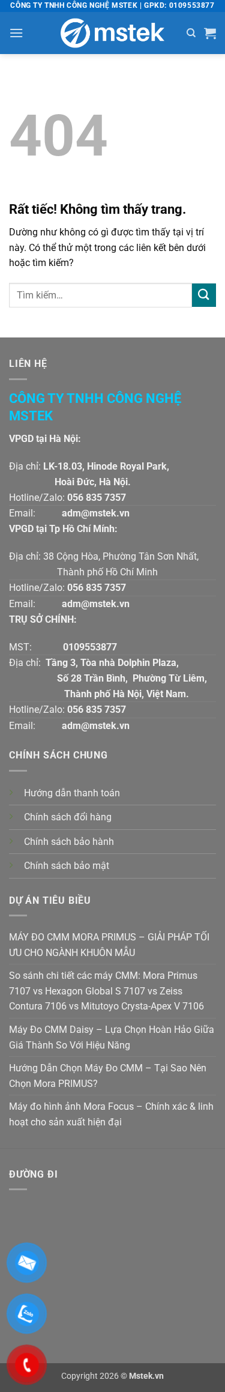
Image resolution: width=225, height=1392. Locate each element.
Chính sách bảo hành (69, 841)
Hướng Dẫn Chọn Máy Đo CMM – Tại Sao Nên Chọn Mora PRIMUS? (107, 1075)
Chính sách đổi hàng (68, 817)
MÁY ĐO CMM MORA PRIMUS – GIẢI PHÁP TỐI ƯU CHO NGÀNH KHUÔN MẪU (109, 944)
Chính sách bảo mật (66, 865)
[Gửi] (204, 295)
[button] (16, 32)
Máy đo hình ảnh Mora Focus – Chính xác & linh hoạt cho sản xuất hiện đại (111, 1114)
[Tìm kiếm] (191, 33)
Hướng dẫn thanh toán (72, 793)
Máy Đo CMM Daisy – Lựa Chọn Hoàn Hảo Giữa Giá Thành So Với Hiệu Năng (111, 1037)
